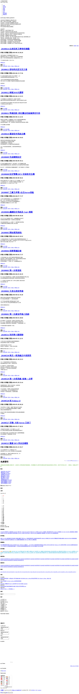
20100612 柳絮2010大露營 (12, 92)
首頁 (4, 5)
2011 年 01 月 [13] (50, 571)
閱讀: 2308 (17, 229)
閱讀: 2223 (17, 247)
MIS (15, 551)
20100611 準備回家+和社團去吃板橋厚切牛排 (20, 113)
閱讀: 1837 (17, 287)
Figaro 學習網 (3, 581)
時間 (1, 488)
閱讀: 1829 (17, 310)
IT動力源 (18, 586)
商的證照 (59, 552)
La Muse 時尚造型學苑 (32, 578)
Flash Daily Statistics (4, 613)
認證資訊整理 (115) (5, 480)
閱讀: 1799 (17, 331)
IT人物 (27, 552)
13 (75, 460)
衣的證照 (38, 552)
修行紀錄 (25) (4, 475)
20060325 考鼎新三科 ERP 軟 (47, 538)
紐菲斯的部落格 (17, 581)
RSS (4, 11)
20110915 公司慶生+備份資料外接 (45, 531)
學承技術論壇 (3, 586)
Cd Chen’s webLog (10, 581)
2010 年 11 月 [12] (65, 571)
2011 (8, 551)
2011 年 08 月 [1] (11, 571)
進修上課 (50, 551)
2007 (17, 551)
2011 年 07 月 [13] (19, 571)
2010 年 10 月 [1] (72, 571)
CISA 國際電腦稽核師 (19, 539)
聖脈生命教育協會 (4, 578)
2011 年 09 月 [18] (4, 571)
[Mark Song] (3, 670)
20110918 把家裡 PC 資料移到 (6, 531)
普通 (75, 45)
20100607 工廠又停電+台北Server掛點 (17, 192)
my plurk (2, 641)
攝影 (6, 87)
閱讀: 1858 (17, 419)
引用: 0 (9, 66)
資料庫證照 (63, 552)
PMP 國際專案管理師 (5, 544)
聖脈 (21, 551)
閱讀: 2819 (17, 130)
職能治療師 (61, 538)
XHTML (33, 690)
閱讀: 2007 (17, 66)
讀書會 (42, 551)
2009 (1, 551)
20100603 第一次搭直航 (11, 270)
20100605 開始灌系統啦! (11, 232)
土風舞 (30, 551)
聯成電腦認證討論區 (11, 586)
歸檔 (4, 9)
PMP (70, 552)
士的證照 (6, 552)
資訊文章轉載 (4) (4, 483)
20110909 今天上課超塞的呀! (52, 533)
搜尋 (1, 591)
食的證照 (51, 552)
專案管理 (44, 552)
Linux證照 (31, 552)
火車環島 (73, 551)
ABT (34, 552)
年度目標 (46, 551)
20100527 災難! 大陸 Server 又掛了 (16, 423)
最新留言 (2, 562)
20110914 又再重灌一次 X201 (59, 531)
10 (72, 460)
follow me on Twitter (74, 665)
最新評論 (2, 556)
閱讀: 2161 (17, 89)
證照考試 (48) (4, 474)
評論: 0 (12, 66)
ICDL (47, 552)
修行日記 (24, 551)
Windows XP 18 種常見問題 (60, 544)
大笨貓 (1, 690)
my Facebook (3, 668)
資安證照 (54, 551)
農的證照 (10, 552)
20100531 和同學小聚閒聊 (12, 335)
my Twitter (2, 663)
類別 (1, 468)
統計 (1, 596)
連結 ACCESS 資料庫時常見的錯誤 (8, 538)
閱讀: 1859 (17, 352)
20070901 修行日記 (50, 544)
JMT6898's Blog (24, 578)
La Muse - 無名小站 (47, 578)
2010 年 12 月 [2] (57, 571)
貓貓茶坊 (5, 14)
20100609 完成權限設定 (11, 157)
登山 (13, 552)
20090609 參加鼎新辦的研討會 (23, 546)
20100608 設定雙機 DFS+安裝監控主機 (18, 174)
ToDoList (2, 522)
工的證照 (36, 551)
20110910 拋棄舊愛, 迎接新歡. (39, 533)
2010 (4, 64)
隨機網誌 (2, 542)
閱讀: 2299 (17, 189)
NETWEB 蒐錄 (20, 583)
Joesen (7, 692)
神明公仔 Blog (3, 588)
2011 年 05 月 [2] (26, 571)
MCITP (75, 552)
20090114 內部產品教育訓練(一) (10, 546)
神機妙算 (7, 583)
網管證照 (61, 551)
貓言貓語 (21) (4, 476)
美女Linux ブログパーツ (5, 485)
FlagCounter (3, 673)
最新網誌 (2, 529)
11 (73, 460)
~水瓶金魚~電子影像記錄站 (15, 578)
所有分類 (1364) (4, 471)
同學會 (64, 551)
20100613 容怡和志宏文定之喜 (14, 69)
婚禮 (8, 87)
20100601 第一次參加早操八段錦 (15, 314)
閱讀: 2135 (17, 208)
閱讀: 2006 (17, 375)
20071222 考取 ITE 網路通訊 (30, 539)
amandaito (25, 583)
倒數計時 (2, 623)
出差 (6, 129)
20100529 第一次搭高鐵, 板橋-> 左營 (17, 379)
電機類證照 (56, 538)
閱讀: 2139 (17, 153)
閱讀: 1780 (17, 397)
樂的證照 (55, 552)
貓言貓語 (5, 13)
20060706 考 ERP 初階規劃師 (70, 538)
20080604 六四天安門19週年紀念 (7, 539)
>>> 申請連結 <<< (11, 588)
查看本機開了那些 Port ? (21, 538)
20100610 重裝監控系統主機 (13, 134)
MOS (57, 551)
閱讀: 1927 (17, 109)
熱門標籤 (2, 548)
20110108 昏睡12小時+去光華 (36, 546)
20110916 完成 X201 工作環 (32, 531)
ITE (76, 551)
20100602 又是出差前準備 (12, 291)
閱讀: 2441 (17, 458)
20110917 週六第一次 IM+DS (20, 531)
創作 (73, 552)
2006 (19, 551)
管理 (4, 10)
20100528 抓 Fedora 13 (10, 401)
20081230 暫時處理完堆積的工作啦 (38, 544)
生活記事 (5, 66)
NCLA (68, 552)
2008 (4, 551)
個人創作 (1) (3, 477)
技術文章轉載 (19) (5, 481)
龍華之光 (23, 552)
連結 (4, 8)
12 (74, 460)
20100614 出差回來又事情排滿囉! (15, 49)
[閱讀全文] (2, 62)
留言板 (4, 6)
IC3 (1, 553)
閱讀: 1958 (17, 267)
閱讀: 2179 (17, 170)
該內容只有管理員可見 (5, 558)
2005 (70, 551)
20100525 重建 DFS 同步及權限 (14, 443)
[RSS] (9, 471)
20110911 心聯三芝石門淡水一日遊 (25, 533)
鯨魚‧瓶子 (2, 583)
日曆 (1, 490)
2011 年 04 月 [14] (34, 571)
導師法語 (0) (3, 478)
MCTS (20, 552)
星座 (41, 552)
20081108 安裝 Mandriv (15, 544)
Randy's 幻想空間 (12, 583)
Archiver (39, 690)
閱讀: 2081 (17, 440)
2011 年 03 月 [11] (42, 571)
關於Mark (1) (3, 472)
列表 (78, 45)
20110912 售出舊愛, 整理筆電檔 (10, 533)
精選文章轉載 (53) (5, 482)
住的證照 (16, 552)
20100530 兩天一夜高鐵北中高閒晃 (16, 355)
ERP (33, 551)
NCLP (67, 551)
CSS (36, 690)
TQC (39, 551)
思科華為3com (23, 586)
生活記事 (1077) (4, 473)
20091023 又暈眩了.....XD (25, 544)
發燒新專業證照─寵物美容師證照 (34, 538)
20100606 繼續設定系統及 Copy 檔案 (17, 212)
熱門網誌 (2, 535)
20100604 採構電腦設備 (11, 251)
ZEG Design (40, 578)
